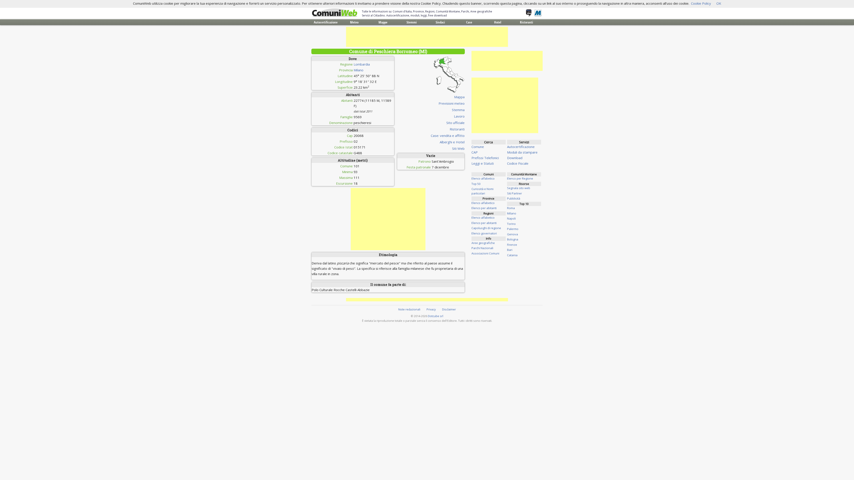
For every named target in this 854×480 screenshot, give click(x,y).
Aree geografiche (483, 243)
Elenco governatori (484, 233)
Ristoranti (526, 22)
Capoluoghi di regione (486, 228)
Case (469, 22)
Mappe (383, 22)
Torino (511, 224)
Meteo (354, 22)
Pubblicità (513, 198)
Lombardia (362, 64)
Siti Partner (514, 193)
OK (718, 3)
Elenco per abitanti (484, 208)
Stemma (458, 110)
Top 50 (475, 184)
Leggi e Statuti (482, 163)
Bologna (512, 239)
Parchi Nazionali (482, 248)
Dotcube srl (435, 316)
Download (514, 158)
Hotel (497, 22)
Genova (512, 234)
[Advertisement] (427, 37)
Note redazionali (409, 309)
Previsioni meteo (452, 103)
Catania (512, 255)
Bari (509, 250)
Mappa (459, 97)
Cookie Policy (701, 3)
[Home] (334, 12)
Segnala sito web (518, 188)
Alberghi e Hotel (452, 142)
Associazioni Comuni (485, 253)
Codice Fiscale (517, 163)
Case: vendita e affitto (448, 135)
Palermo (512, 229)
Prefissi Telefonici (485, 158)
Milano (358, 70)
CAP (474, 152)
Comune (477, 146)
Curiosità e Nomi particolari (482, 191)
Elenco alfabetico (483, 178)
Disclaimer (449, 309)
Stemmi (412, 22)
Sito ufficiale (455, 122)
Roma (511, 208)
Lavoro (459, 116)
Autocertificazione (326, 22)
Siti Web (458, 148)
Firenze (512, 245)
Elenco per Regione (520, 178)
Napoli (511, 218)
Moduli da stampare (522, 152)
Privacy (431, 309)
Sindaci (440, 22)
